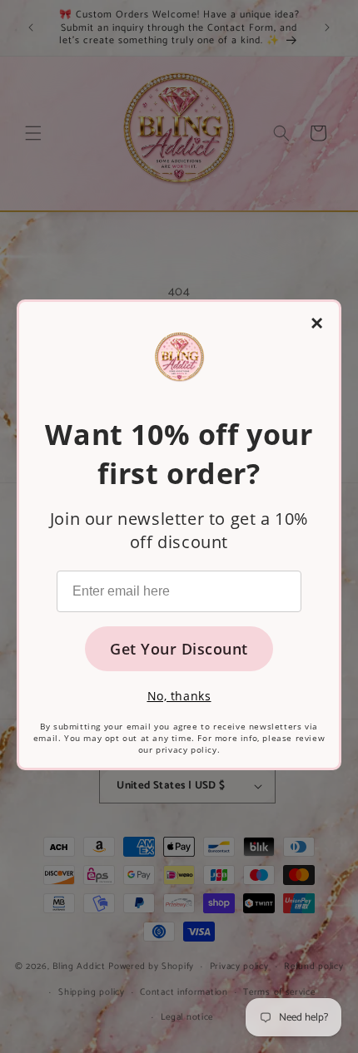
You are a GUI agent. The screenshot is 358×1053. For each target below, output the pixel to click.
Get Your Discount (179, 649)
